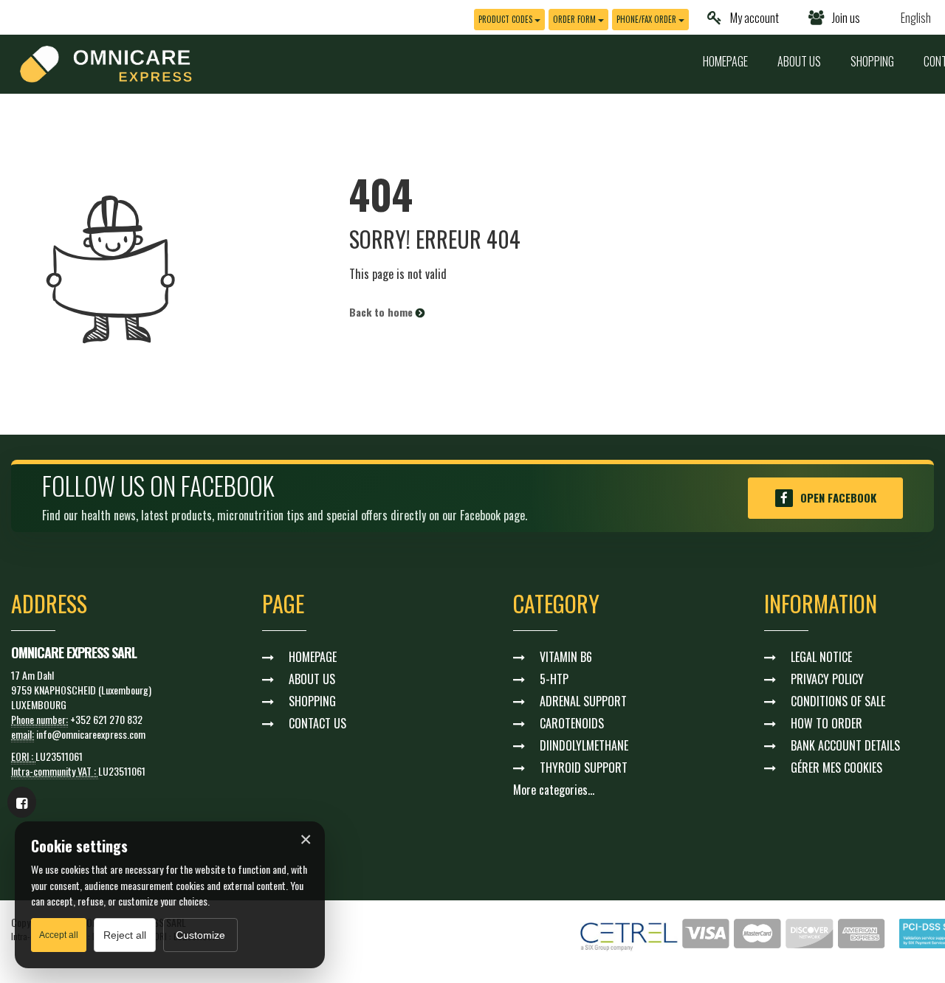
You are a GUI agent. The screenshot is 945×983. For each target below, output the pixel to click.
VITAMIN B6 (566, 657)
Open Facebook (838, 497)
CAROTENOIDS (572, 723)
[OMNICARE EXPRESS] (106, 62)
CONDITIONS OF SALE (838, 701)
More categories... (553, 790)
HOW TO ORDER (826, 723)
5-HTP (554, 679)
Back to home (382, 312)
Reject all (124, 935)
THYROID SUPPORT (584, 767)
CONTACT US (317, 723)
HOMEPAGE (725, 61)
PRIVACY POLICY (827, 679)
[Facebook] (21, 802)
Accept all (58, 935)
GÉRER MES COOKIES (836, 767)
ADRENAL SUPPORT (583, 701)
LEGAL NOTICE (821, 657)
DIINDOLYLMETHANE (584, 745)
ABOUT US (799, 61)
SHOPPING (872, 61)
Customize (200, 935)
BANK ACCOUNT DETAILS (845, 745)
